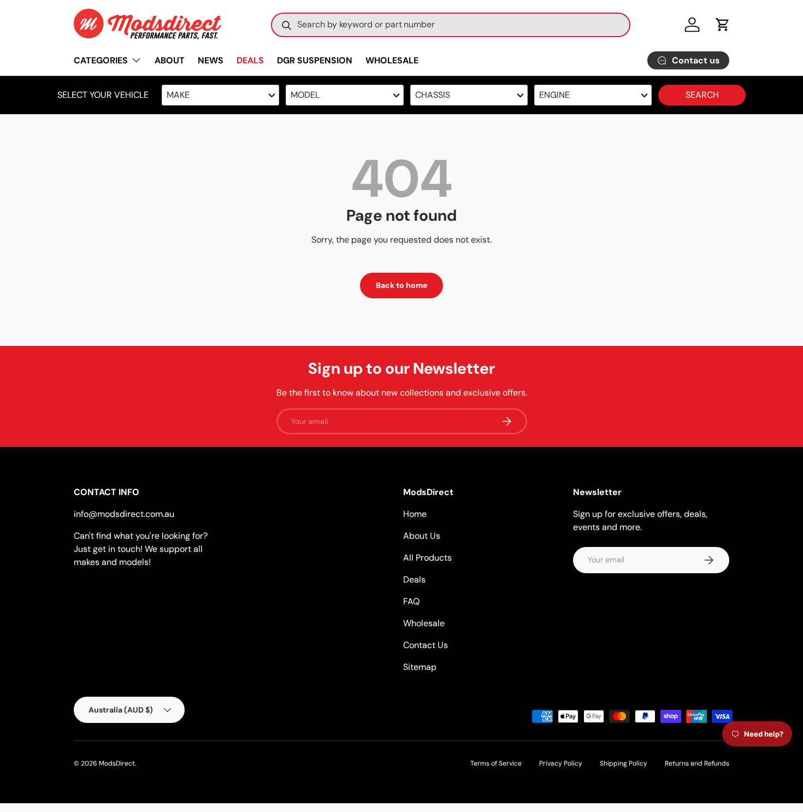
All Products (427, 557)
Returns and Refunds (697, 763)
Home (415, 514)
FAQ (411, 601)
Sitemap (419, 667)
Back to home (401, 285)
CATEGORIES (101, 60)
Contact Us (425, 645)
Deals (414, 579)
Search (702, 95)
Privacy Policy (560, 763)
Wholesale (424, 623)
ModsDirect (117, 763)
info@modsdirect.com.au (124, 514)
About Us (421, 536)
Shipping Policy (623, 763)
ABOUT (170, 60)
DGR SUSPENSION (314, 60)
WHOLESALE (391, 60)
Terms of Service (496, 763)
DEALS (250, 60)
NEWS (210, 60)
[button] (723, 25)
